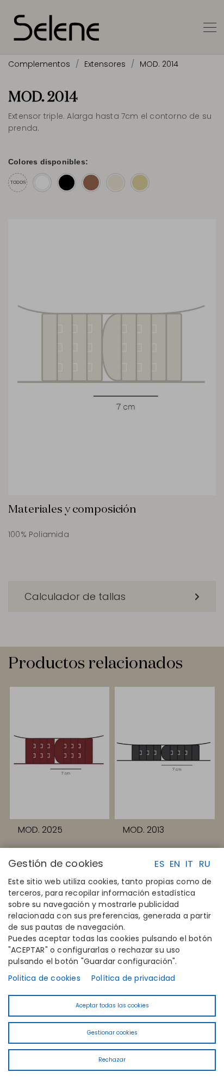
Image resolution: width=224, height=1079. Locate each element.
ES (159, 864)
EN (175, 864)
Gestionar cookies (112, 1033)
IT (189, 864)
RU (204, 864)
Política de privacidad (133, 978)
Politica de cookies (44, 978)
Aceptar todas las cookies (112, 1005)
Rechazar (112, 1060)
